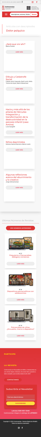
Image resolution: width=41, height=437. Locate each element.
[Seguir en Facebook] (37, 2)
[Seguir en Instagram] (32, 2)
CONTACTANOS (13, 380)
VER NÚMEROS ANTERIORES (20, 228)
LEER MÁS (20, 264)
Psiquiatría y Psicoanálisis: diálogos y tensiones (20, 256)
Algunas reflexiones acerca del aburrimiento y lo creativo (18, 177)
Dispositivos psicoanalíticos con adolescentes (20, 292)
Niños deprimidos (15, 142)
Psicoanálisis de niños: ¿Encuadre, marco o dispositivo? (20, 328)
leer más (19, 52)
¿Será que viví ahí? (15, 44)
